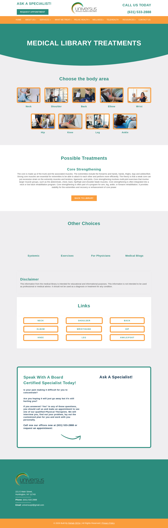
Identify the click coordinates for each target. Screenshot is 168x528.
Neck (41, 321)
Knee (41, 338)
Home (18, 20)
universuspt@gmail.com (33, 505)
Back (127, 321)
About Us (30, 20)
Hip (127, 329)
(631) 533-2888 (30, 500)
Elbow (41, 329)
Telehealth (113, 20)
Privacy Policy (108, 523)
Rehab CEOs (74, 523)
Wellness (97, 20)
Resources (129, 20)
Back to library (84, 198)
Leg (84, 338)
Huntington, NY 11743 (25, 494)
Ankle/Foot (127, 338)
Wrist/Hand (84, 329)
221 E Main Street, (23, 491)
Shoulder (84, 321)
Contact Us (145, 20)
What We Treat (62, 20)
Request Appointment (32, 12)
